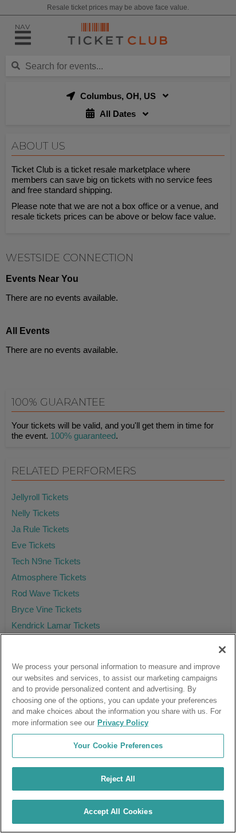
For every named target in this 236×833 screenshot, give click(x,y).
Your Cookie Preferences (118, 745)
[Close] (222, 649)
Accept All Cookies (118, 811)
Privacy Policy (122, 722)
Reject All (118, 779)
